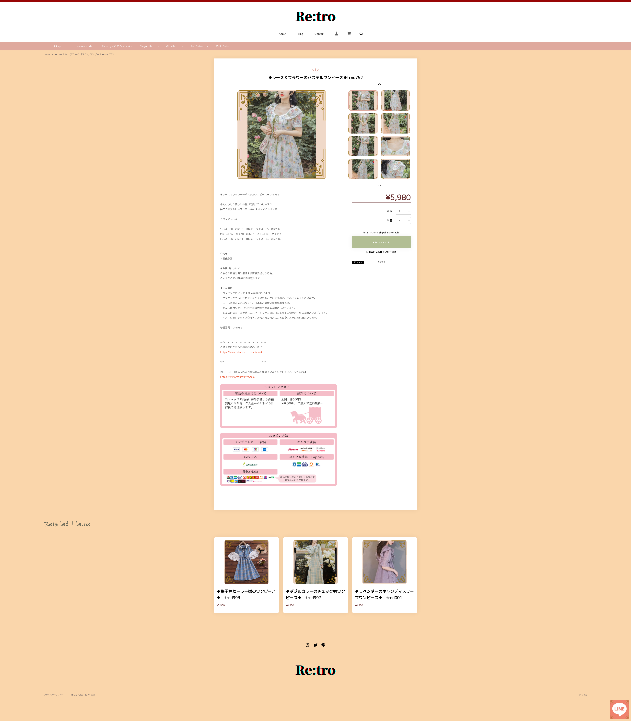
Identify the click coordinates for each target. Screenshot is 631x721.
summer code (84, 46)
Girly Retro (172, 46)
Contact (319, 33)
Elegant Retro (148, 46)
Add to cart (381, 242)
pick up (57, 46)
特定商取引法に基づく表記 (83, 695)
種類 (390, 211)
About (282, 33)
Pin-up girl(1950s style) (116, 46)
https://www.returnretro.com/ (238, 377)
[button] (379, 84)
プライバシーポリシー (54, 695)
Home (47, 54)
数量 (390, 220)
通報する (382, 262)
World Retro (223, 46)
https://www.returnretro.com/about (241, 352)
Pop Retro (197, 46)
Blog (300, 33)
